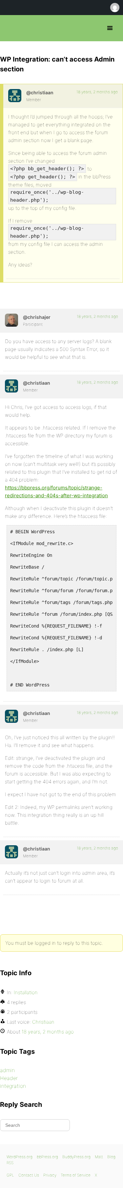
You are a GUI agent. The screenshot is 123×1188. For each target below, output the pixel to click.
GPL (10, 1175)
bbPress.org (10, 28)
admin (7, 1070)
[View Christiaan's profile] (14, 95)
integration (13, 1086)
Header (9, 1078)
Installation (26, 992)
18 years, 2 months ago (97, 91)
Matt (99, 1156)
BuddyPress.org (76, 1156)
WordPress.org (19, 1156)
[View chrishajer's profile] (11, 320)
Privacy (49, 1175)
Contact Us (28, 1175)
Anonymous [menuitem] (114, 7)
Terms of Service (76, 1175)
